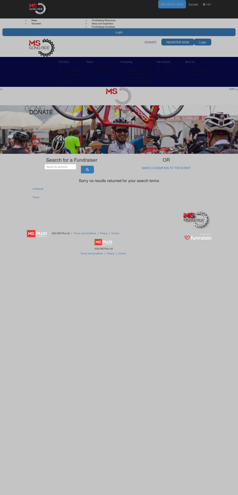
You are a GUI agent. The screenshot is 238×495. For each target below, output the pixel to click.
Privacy (104, 233)
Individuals (38, 188)
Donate (193, 4)
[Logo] (39, 9)
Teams (36, 197)
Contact (115, 233)
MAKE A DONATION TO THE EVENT (166, 168)
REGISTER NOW (172, 4)
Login (208, 4)
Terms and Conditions (85, 233)
